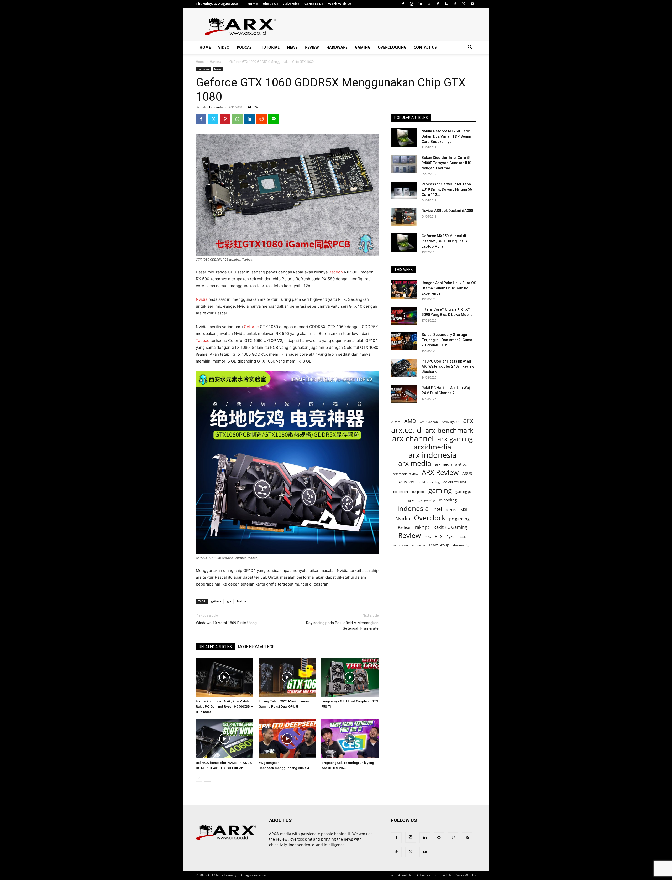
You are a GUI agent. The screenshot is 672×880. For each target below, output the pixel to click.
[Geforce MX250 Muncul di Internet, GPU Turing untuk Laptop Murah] (404, 242)
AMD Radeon (429, 422)
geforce (216, 601)
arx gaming (455, 439)
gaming (440, 490)
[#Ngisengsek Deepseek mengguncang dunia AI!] (287, 738)
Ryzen (451, 536)
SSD (463, 536)
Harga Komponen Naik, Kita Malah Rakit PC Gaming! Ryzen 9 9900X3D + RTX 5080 (224, 706)
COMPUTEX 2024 (454, 482)
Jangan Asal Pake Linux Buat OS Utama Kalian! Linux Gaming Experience (449, 288)
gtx (229, 601)
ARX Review (440, 472)
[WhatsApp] (237, 119)
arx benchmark (449, 430)
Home (253, 3)
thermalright (462, 545)
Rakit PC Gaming (450, 527)
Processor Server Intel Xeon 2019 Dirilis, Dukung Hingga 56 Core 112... (447, 189)
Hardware (337, 47)
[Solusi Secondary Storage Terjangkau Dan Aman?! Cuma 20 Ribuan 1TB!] (404, 341)
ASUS (467, 473)
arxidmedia (432, 447)
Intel (437, 509)
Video (223, 47)
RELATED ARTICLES (215, 647)
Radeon (336, 272)
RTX (439, 536)
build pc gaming (429, 482)
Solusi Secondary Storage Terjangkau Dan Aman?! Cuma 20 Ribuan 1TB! (447, 340)
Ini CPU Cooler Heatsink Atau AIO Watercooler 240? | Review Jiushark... (448, 366)
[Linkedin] (420, 3)
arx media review (405, 474)
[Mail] (429, 3)
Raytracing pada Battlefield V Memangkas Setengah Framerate (342, 625)
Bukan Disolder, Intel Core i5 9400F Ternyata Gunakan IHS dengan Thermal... (446, 163)
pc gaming (459, 519)
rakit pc (422, 527)
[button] (470, 47)
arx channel (413, 438)
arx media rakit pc (451, 464)
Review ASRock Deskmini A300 (447, 211)
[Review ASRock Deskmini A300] (404, 217)
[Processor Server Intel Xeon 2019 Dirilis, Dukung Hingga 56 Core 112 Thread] (404, 191)
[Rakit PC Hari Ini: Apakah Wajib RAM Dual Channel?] (404, 394)
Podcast (245, 47)
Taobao (202, 340)
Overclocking (392, 47)
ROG (427, 537)
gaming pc (463, 491)
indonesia (413, 508)
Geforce (251, 326)
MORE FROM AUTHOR (256, 647)
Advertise (291, 3)
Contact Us (313, 3)
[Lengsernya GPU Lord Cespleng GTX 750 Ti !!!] (350, 677)
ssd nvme (418, 545)
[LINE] (273, 119)
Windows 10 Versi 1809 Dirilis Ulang (226, 622)
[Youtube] (472, 3)
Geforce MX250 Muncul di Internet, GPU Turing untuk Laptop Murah (444, 241)
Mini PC (451, 510)
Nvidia (201, 299)
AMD (410, 421)
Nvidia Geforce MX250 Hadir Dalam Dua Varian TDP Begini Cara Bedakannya (446, 136)
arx (468, 420)
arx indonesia (432, 455)
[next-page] (207, 778)
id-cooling (448, 500)
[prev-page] (199, 778)
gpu (411, 500)
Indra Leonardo (212, 107)
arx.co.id (406, 430)
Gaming (362, 47)
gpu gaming (426, 500)
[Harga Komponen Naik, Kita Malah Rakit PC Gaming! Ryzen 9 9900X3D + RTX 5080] (224, 677)
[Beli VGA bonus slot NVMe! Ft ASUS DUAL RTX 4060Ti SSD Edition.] (224, 738)
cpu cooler (400, 491)
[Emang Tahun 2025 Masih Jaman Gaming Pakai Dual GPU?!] (287, 677)
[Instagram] (412, 3)
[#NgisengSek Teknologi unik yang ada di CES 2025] (350, 738)
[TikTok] (455, 3)
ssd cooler (400, 545)
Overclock (429, 518)
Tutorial (270, 47)
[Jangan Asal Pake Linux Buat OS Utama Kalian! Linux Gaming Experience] (404, 289)
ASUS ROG (406, 482)
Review (312, 47)
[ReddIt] (261, 119)
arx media (414, 463)
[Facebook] (403, 3)
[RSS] (446, 3)
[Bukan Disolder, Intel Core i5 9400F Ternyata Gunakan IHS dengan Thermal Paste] (404, 164)
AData (396, 422)
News (292, 47)
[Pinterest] (438, 3)
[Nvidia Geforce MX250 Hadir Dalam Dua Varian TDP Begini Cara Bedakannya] (404, 137)
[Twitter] (464, 3)
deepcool (418, 492)
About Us (270, 3)
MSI (463, 509)
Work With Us (339, 3)
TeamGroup (439, 544)
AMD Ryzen (450, 421)
